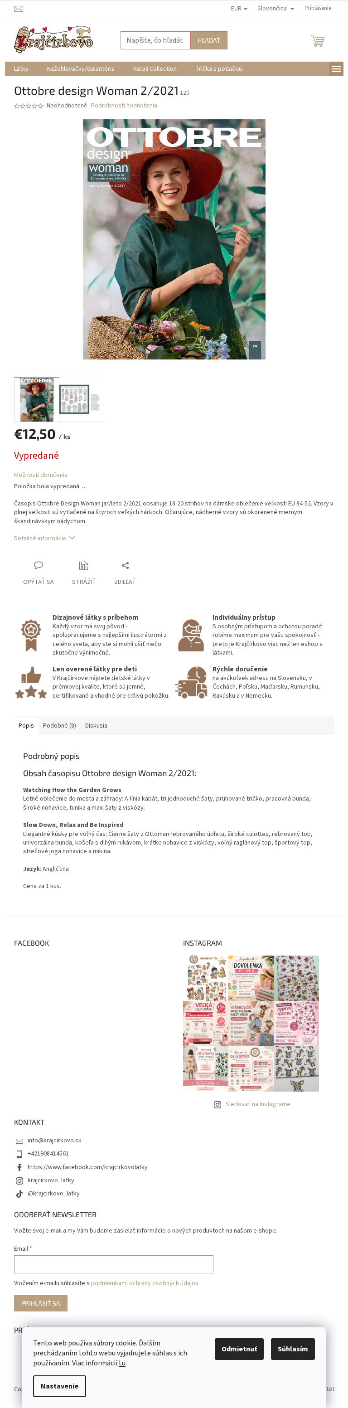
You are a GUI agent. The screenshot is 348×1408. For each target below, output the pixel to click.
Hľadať (209, 40)
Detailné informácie (40, 538)
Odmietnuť (239, 1349)
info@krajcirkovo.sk (55, 1140)
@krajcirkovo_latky (54, 1193)
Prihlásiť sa (40, 1303)
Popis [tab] (26, 725)
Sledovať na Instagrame (258, 1104)
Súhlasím (293, 1349)
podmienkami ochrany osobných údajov (144, 1283)
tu (122, 1363)
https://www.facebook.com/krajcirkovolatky (88, 1167)
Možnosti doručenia (41, 475)
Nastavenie (59, 1386)
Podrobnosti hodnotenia (124, 106)
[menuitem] (21, 69)
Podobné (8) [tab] (59, 725)
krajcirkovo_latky (51, 1180)
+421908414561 (48, 1153)
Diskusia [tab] (96, 725)
